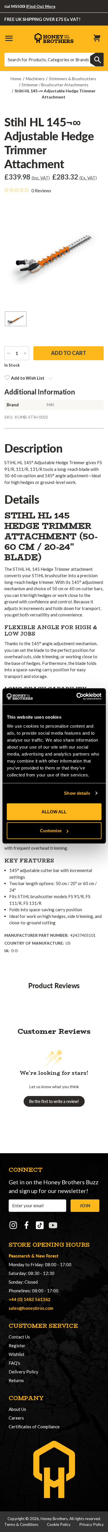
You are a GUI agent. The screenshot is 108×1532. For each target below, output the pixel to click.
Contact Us (19, 1336)
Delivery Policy (23, 1371)
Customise (51, 830)
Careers (16, 1417)
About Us (17, 1409)
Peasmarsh (19, 1256)
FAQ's (14, 1363)
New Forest (47, 1256)
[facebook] (26, 1225)
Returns (16, 1380)
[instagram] (13, 1225)
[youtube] (53, 1225)
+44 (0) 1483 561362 (29, 1299)
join (85, 1205)
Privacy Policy (91, 1524)
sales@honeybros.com (31, 1308)
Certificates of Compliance (34, 1426)
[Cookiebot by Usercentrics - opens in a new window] (76, 696)
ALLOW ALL (54, 811)
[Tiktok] (39, 1225)
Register (17, 1345)
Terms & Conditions (21, 1524)
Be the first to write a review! (54, 1101)
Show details (77, 793)
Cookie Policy (59, 1524)
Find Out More (34, 6)
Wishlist (16, 1354)
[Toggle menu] (8, 38)
